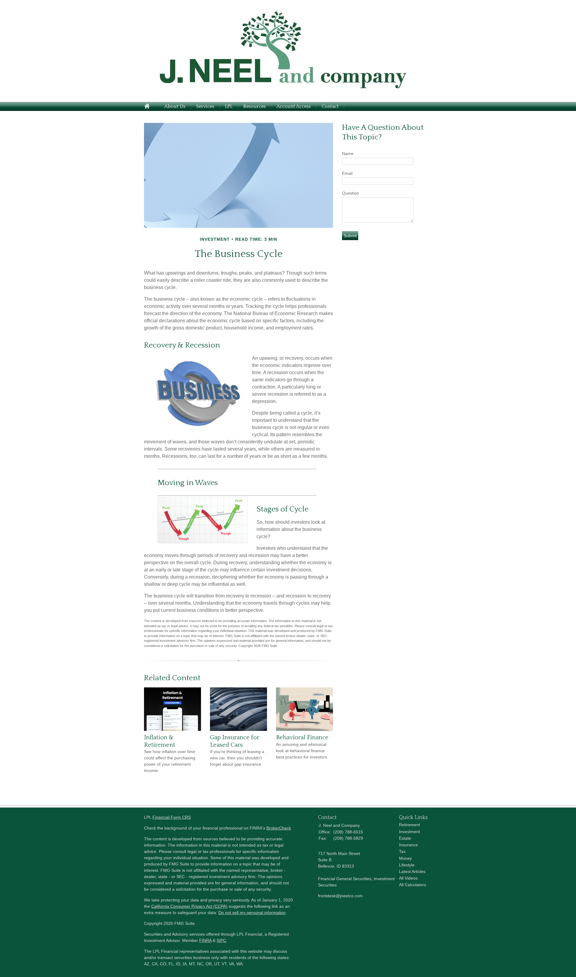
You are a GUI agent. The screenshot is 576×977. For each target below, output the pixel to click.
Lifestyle (407, 864)
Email (347, 173)
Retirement (409, 824)
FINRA (205, 940)
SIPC (221, 940)
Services (205, 106)
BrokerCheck (278, 828)
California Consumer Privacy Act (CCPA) (189, 906)
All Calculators (412, 884)
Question (350, 193)
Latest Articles (412, 871)
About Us (174, 106)
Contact (330, 106)
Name (347, 153)
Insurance (408, 844)
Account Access (294, 106)
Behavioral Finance (302, 737)
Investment (409, 831)
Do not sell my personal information (252, 912)
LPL (228, 106)
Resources (254, 106)
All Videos (408, 878)
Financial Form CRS (171, 817)
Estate (405, 838)
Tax (402, 851)
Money (405, 858)
